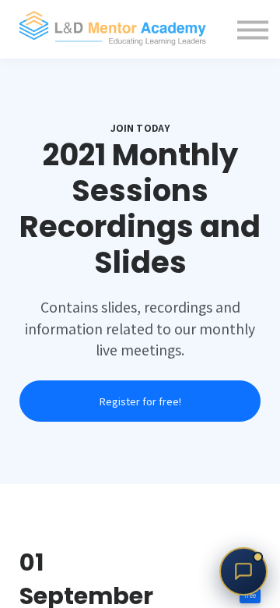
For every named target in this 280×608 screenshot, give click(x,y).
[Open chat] (243, 571)
